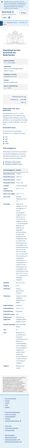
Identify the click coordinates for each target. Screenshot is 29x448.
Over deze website (10, 398)
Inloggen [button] (4, 17)
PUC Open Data (9, 430)
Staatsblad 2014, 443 (12, 22)
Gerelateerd (13, 99)
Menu (24, 13)
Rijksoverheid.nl (10, 437)
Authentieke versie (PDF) (18, 97)
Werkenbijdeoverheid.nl (12, 442)
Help (6, 405)
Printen (22, 99)
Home (2, 22)
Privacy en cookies (10, 414)
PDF (6, 137)
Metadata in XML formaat (13, 162)
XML (6, 141)
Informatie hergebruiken (12, 412)
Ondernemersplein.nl (11, 440)
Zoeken (7, 407)
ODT (6, 139)
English (7, 403)
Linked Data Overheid (11, 428)
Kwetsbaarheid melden (12, 421)
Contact (7, 401)
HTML (7, 143)
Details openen (1, 22)
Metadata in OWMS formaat (13, 164)
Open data (8, 426)
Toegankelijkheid (10, 416)
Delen (22, 102)
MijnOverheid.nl (10, 435)
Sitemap (7, 419)
